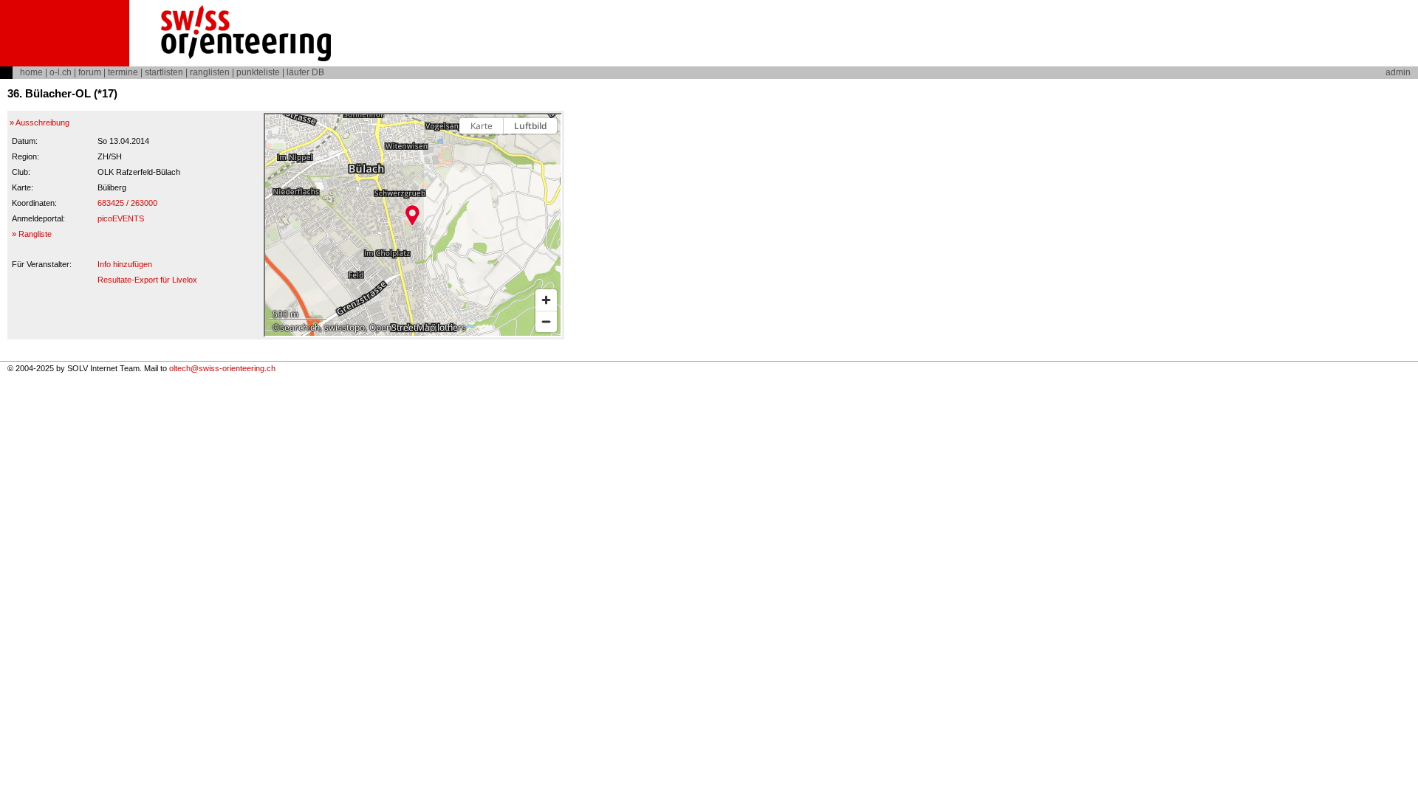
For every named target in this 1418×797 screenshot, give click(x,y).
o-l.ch (60, 72)
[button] (412, 215)
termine (123, 72)
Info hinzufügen (124, 264)
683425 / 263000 (127, 203)
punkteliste (258, 72)
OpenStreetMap (402, 327)
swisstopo (344, 327)
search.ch (300, 327)
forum (89, 72)
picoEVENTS (120, 218)
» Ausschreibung (39, 122)
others (452, 327)
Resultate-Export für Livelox (147, 279)
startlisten (164, 72)
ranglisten (210, 72)
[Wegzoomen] (546, 321)
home (31, 72)
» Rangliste (32, 234)
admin (1398, 72)
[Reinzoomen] (546, 300)
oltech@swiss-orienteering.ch (222, 368)
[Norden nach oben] (546, 151)
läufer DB (305, 72)
